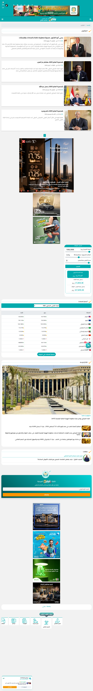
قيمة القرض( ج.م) (78, 249)
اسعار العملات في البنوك (46, 354)
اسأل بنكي (10, 687)
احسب (78, 266)
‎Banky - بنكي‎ (46, 606)
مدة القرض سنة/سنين (78, 260)
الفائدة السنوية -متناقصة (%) (78, 255)
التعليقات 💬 (24, 687)
